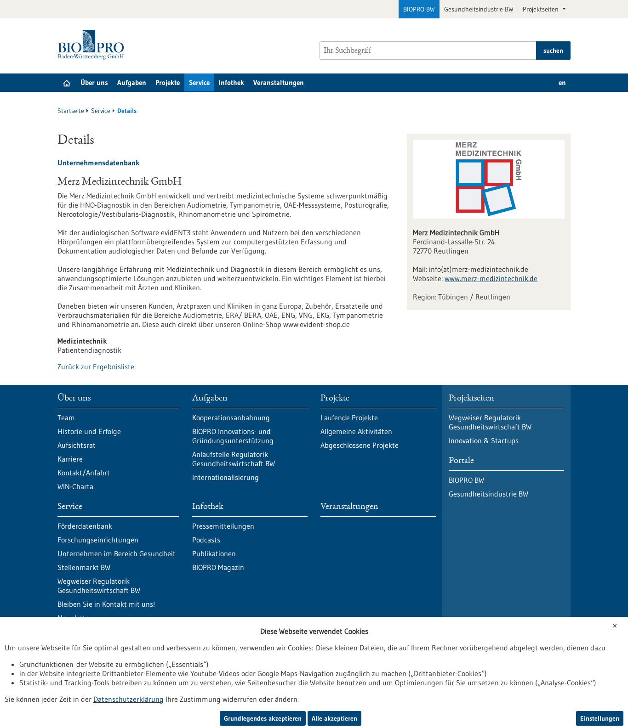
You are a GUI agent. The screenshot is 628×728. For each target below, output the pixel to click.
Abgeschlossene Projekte (359, 445)
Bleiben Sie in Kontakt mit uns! (106, 604)
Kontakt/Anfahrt (83, 472)
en (562, 82)
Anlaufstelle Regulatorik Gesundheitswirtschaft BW (233, 459)
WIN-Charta (75, 486)
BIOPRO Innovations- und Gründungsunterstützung (233, 436)
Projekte (167, 82)
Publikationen (214, 553)
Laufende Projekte (349, 417)
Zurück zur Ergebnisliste (95, 366)
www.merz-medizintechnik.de (491, 278)
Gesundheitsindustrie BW (479, 9)
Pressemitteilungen (223, 525)
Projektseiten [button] (541, 9)
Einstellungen (599, 718)
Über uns (94, 82)
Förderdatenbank (84, 525)
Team (66, 417)
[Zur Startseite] (93, 45)
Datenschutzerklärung (128, 699)
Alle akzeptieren (334, 718)
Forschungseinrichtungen (97, 539)
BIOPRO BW (419, 9)
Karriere (70, 458)
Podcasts (206, 539)
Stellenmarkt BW (83, 567)
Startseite (70, 111)
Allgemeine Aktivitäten (356, 431)
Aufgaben (131, 82)
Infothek (231, 82)
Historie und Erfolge (89, 431)
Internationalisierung (225, 477)
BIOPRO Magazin (218, 567)
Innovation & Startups (484, 440)
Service (199, 82)
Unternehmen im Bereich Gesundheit (116, 553)
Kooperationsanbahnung (231, 417)
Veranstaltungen (278, 82)
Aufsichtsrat (76, 445)
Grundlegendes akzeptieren (263, 718)
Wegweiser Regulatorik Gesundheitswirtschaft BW (98, 585)
